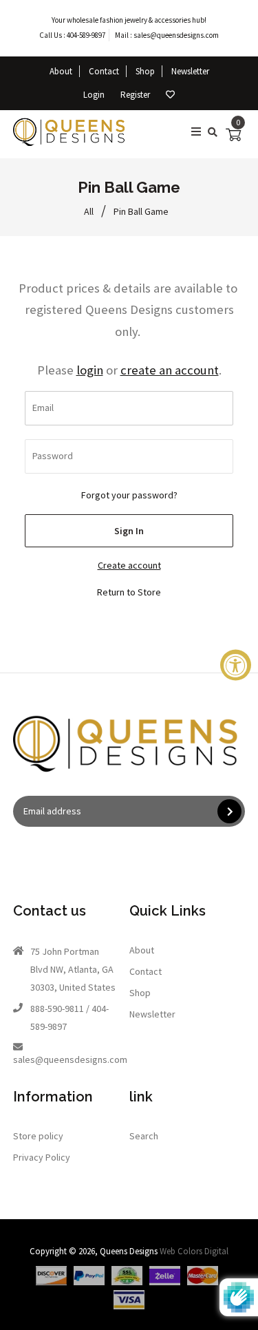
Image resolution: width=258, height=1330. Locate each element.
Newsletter (190, 71)
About (61, 71)
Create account (129, 565)
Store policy (38, 1136)
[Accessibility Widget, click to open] (235, 665)
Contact (104, 71)
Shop (145, 71)
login (89, 370)
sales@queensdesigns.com (176, 35)
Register (135, 95)
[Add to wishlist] (170, 95)
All (89, 211)
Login (94, 95)
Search (143, 1136)
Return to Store (129, 592)
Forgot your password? (129, 495)
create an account (169, 370)
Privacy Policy (41, 1157)
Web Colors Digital (194, 1251)
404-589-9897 (86, 35)
